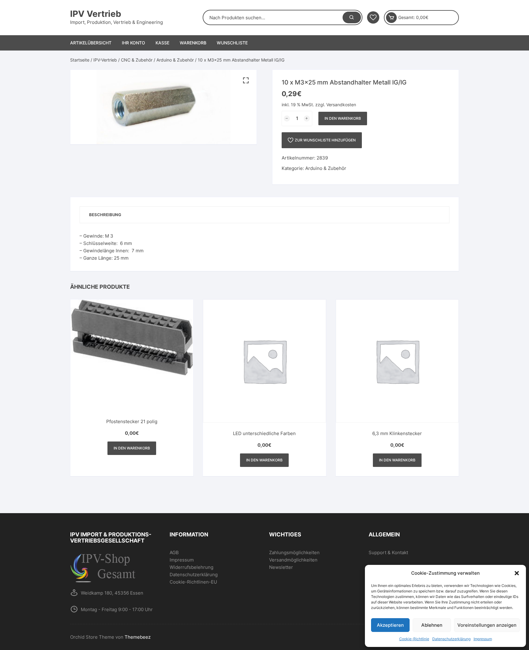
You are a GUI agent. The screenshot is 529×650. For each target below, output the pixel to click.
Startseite (79, 59)
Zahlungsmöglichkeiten (294, 552)
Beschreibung (105, 214)
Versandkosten (341, 104)
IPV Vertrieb (95, 14)
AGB (174, 552)
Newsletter (281, 567)
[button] (517, 573)
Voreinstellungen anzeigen (486, 625)
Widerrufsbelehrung (191, 567)
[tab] (105, 215)
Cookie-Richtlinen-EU (193, 582)
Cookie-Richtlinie (414, 639)
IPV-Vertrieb (105, 59)
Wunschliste (232, 42)
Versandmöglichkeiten (293, 560)
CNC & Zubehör (136, 59)
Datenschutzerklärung (451, 639)
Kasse (162, 42)
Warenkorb (193, 42)
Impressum (483, 639)
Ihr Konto (133, 42)
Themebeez (138, 637)
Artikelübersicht (90, 42)
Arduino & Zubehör (175, 59)
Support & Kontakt (388, 552)
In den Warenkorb (343, 118)
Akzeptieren (390, 625)
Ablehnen (431, 625)
